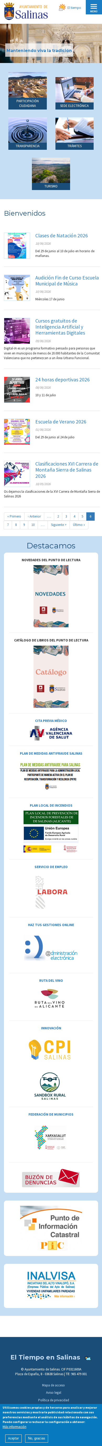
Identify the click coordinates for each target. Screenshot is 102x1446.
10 (34, 525)
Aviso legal (53, 1392)
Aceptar (13, 1438)
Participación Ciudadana (27, 103)
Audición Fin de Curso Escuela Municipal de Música (67, 280)
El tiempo (74, 7)
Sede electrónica (74, 106)
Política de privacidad (53, 1400)
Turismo (51, 186)
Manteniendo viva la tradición (39, 50)
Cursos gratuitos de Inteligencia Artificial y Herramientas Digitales (60, 327)
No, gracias (36, 1438)
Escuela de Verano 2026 (60, 421)
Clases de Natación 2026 (61, 235)
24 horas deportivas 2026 (62, 379)
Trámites (74, 146)
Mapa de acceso (53, 1385)
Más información (14, 1427)
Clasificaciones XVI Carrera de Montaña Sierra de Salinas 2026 (66, 470)
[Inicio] (26, 12)
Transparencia (27, 146)
